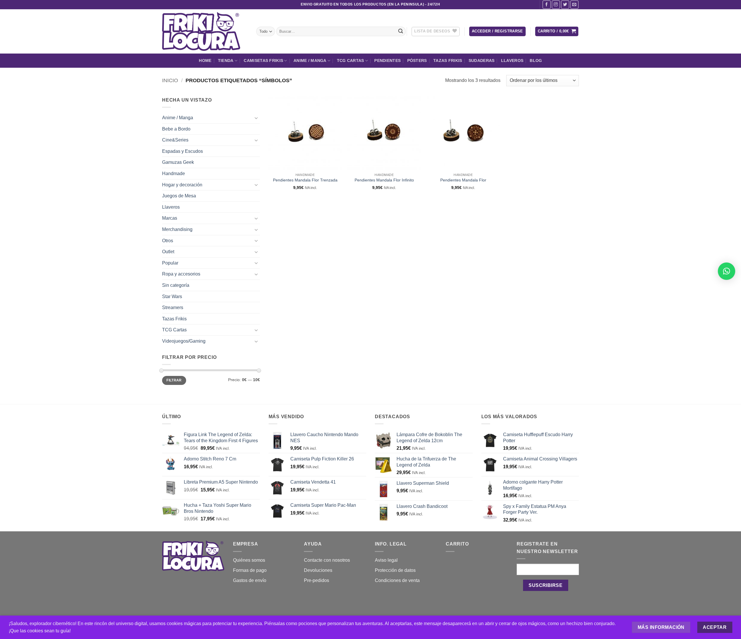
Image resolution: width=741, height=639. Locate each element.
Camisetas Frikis (263, 60)
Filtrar (174, 380)
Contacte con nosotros (327, 560)
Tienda (226, 60)
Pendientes (387, 60)
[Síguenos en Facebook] (546, 4)
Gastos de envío (249, 580)
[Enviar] (401, 31)
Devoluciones (318, 570)
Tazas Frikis (447, 60)
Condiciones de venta (397, 580)
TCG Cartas (350, 60)
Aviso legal (386, 560)
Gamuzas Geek (178, 162)
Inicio (170, 80)
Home (205, 60)
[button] (497, 31)
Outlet (168, 251)
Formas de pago (250, 570)
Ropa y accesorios (181, 273)
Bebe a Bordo (176, 128)
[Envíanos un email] (574, 4)
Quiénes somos (249, 560)
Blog (536, 60)
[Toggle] (256, 117)
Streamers (172, 307)
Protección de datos (395, 570)
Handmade (173, 173)
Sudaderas (482, 60)
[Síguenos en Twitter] (565, 4)
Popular (170, 262)
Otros (167, 240)
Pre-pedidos (316, 580)
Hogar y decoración (182, 184)
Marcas (169, 218)
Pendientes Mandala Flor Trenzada (305, 180)
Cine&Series (175, 139)
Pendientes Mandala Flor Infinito (384, 180)
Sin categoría (175, 285)
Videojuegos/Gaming (184, 341)
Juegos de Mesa (179, 195)
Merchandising (177, 229)
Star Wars (172, 296)
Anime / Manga (310, 60)
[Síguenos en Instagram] (556, 4)
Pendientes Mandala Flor (463, 180)
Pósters (417, 60)
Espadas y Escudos (182, 151)
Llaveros (512, 60)
